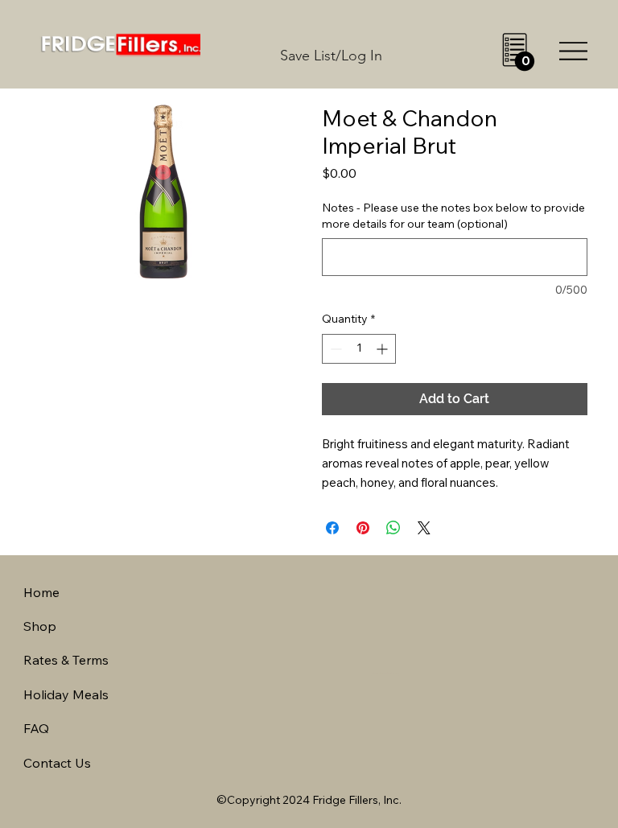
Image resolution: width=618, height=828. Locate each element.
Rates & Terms (66, 660)
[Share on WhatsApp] (393, 528)
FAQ (36, 728)
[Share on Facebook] (332, 528)
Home (41, 592)
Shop (39, 626)
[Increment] (383, 349)
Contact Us (57, 763)
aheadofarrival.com (385, 673)
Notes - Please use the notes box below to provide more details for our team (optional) (453, 215)
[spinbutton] (358, 349)
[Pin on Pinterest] (363, 528)
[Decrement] (334, 349)
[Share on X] (424, 528)
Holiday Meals (66, 694)
